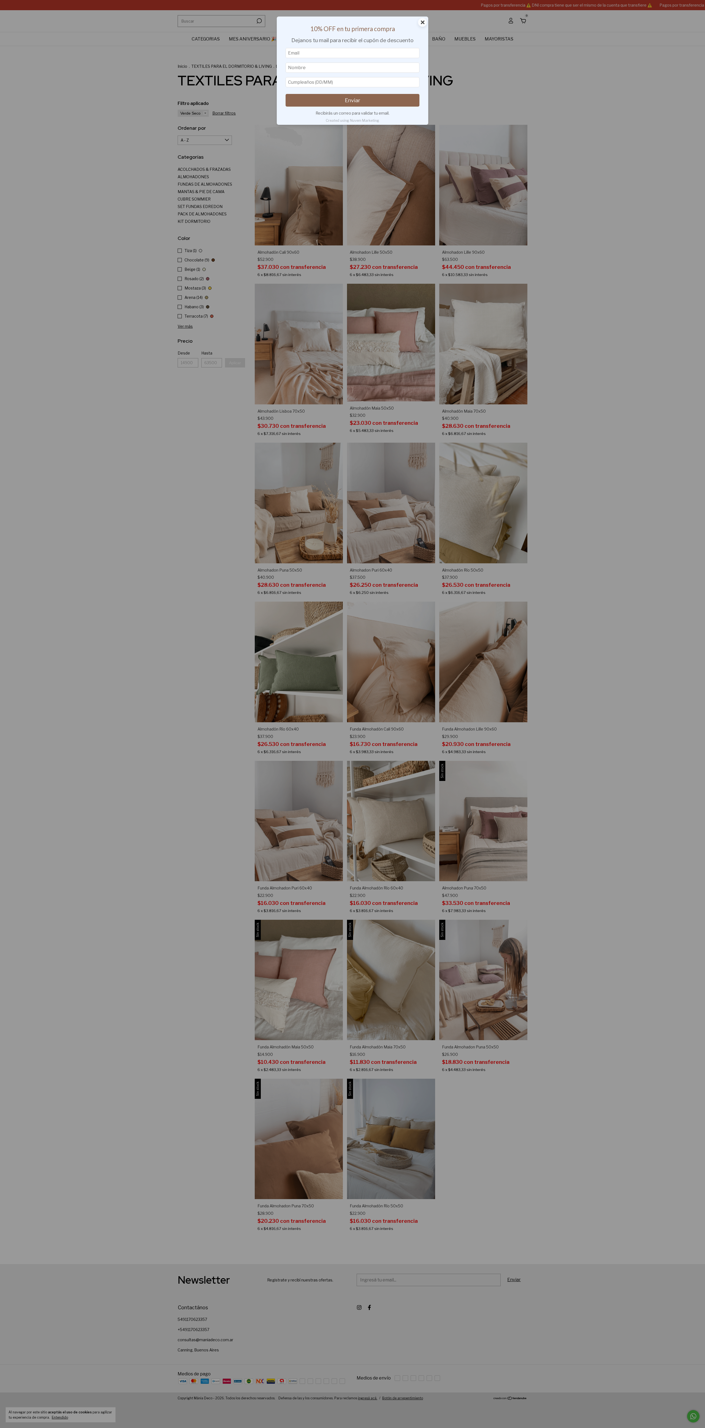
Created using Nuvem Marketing (352, 120)
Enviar (352, 100)
